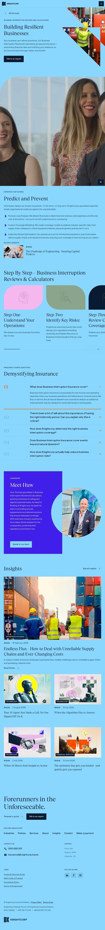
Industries (9, 833)
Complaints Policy (11, 882)
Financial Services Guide (14, 874)
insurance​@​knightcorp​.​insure (23, 855)
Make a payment (85, 833)
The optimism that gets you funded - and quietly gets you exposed (77, 767)
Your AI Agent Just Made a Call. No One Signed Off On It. (26, 714)
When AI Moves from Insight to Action (25, 765)
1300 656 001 (15, 848)
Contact (68, 833)
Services (34, 833)
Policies (22, 833)
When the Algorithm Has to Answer (74, 712)
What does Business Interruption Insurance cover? (46, 387)
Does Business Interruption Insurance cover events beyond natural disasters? (46, 442)
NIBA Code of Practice (13, 878)
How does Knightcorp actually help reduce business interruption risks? (46, 454)
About (45, 833)
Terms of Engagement (13, 886)
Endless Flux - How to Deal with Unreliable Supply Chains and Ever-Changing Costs (49, 651)
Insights (56, 833)
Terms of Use (48, 902)
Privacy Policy (36, 902)
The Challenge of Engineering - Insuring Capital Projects (53, 253)
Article (29, 247)
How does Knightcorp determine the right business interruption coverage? (46, 430)
